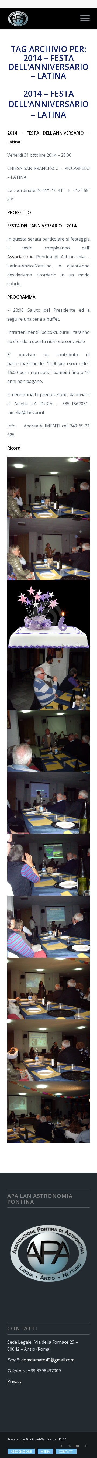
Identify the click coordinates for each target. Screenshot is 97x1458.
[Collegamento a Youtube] (78, 1446)
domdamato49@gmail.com (47, 1360)
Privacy (14, 1381)
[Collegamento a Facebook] (61, 1446)
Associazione (21, 257)
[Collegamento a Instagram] (86, 1446)
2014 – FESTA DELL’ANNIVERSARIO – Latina (48, 104)
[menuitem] (82, 18)
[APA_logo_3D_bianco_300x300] (40, 18)
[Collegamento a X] (69, 1446)
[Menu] (82, 18)
